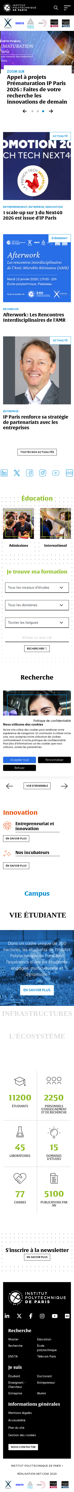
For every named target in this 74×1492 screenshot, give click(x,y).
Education (44, 1339)
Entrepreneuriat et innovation (34, 826)
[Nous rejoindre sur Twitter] (17, 473)
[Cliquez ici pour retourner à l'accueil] (19, 7)
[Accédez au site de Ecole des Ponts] (30, 1484)
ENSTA (13, 1356)
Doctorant (44, 1376)
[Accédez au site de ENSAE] (41, 1484)
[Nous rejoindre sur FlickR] (69, 473)
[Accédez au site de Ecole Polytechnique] (8, 1484)
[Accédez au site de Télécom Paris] (53, 1484)
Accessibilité (16, 1420)
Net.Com (42, 1474)
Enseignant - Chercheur (17, 1385)
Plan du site (16, 1428)
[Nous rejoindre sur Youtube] (55, 472)
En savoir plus (16, 838)
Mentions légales (20, 1413)
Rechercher (36, 648)
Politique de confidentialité (52, 721)
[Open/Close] (67, 8)
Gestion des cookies (22, 1435)
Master (13, 1339)
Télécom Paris (46, 1356)
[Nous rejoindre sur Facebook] (29, 472)
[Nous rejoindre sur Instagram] (42, 472)
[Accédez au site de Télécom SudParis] (65, 1484)
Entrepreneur (46, 1383)
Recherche (15, 1346)
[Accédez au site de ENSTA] (19, 1484)
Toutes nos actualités (37, 452)
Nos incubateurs (32, 852)
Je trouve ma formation (37, 572)
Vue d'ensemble (37, 786)
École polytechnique (47, 1348)
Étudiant (14, 1376)
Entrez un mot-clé (37, 637)
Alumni (41, 1393)
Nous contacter (23, 1447)
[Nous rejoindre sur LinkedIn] (4, 472)
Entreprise (15, 1393)
